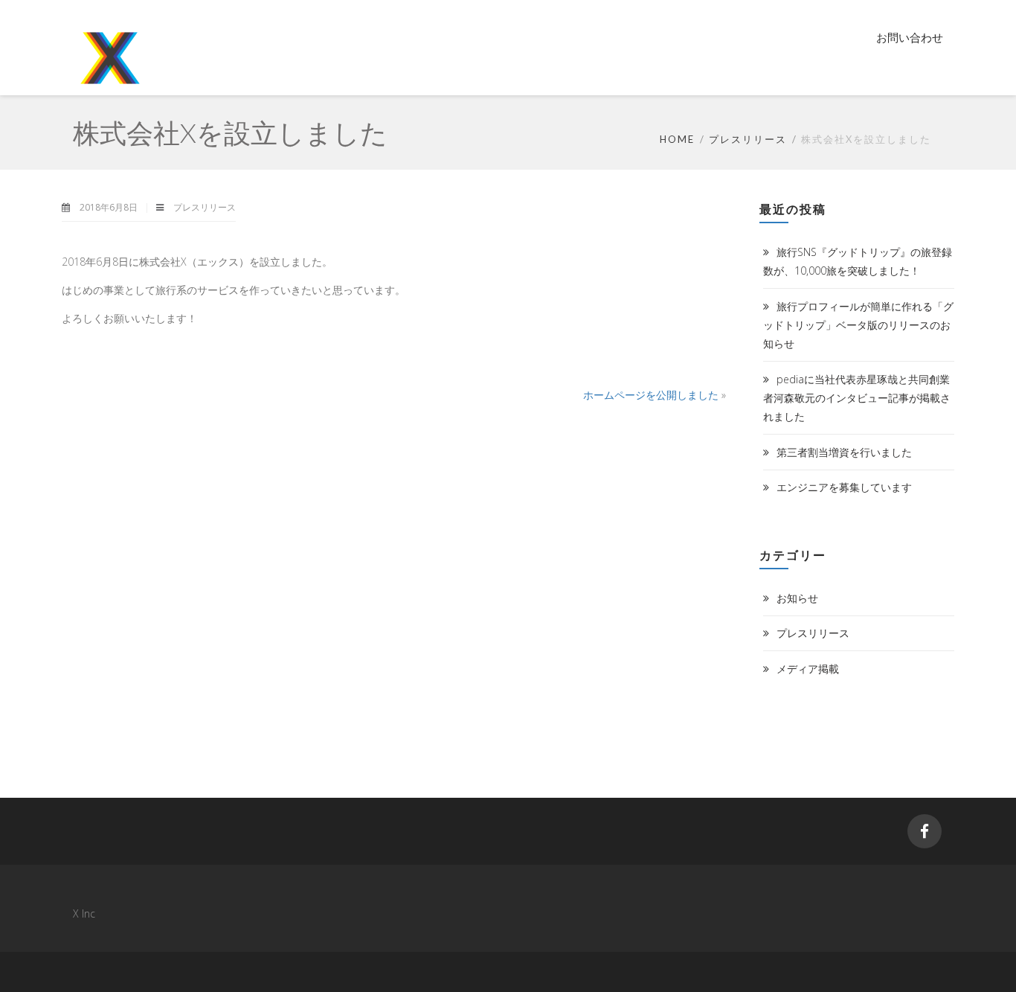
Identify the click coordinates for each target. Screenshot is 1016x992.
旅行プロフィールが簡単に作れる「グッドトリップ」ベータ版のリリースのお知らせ (858, 325)
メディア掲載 (808, 669)
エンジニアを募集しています (844, 487)
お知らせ (797, 598)
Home (677, 139)
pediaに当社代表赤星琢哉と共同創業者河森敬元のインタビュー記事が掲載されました (857, 397)
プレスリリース (748, 139)
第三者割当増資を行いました (844, 452)
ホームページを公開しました (650, 395)
